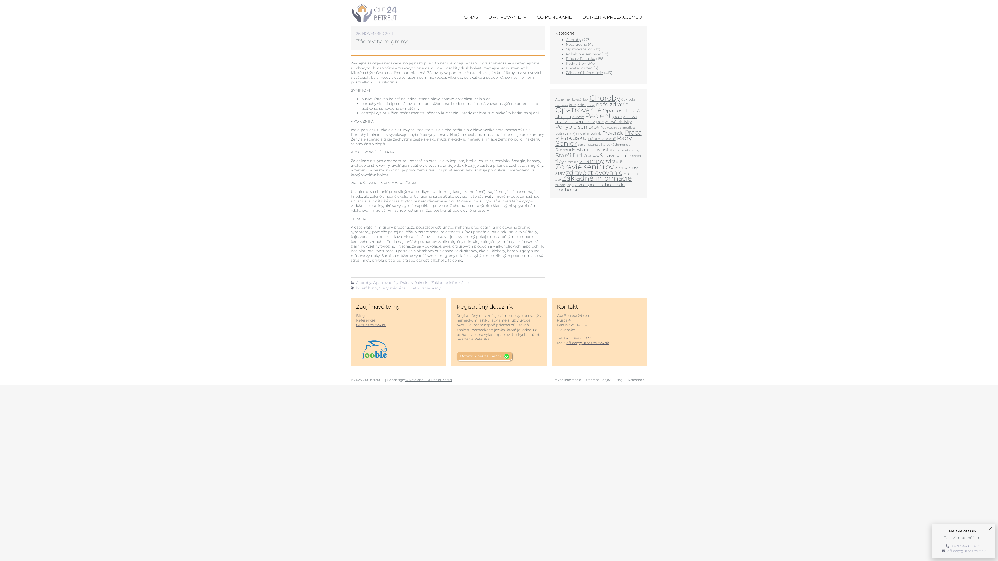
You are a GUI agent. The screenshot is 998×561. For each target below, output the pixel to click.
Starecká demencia (616, 144)
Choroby (363, 282)
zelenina (630, 173)
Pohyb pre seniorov (583, 54)
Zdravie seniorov (584, 166)
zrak (558, 179)
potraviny (563, 133)
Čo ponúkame (554, 17)
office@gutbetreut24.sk (587, 342)
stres (636, 156)
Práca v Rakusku (415, 282)
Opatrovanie (504, 17)
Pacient (598, 115)
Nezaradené (576, 44)
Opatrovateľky (385, 282)
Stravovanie (615, 155)
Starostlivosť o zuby (624, 150)
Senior (566, 143)
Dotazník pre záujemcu (612, 17)
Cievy (383, 288)
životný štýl (564, 185)
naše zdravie (612, 104)
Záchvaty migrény (382, 41)
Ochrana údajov (598, 380)
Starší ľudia (571, 155)
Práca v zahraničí (602, 139)
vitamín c (571, 162)
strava (593, 156)
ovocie (578, 117)
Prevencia (613, 133)
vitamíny (591, 160)
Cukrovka (628, 99)
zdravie (613, 161)
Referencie (365, 320)
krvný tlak (577, 105)
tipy (559, 161)
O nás (471, 17)
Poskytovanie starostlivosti (619, 127)
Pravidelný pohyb (586, 133)
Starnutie (565, 149)
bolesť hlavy (366, 288)
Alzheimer (563, 99)
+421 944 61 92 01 (579, 338)
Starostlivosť (592, 149)
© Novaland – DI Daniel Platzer (428, 380)
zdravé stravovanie (594, 172)
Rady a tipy (576, 63)
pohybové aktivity (614, 121)
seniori (582, 144)
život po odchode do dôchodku (590, 187)
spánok (594, 144)
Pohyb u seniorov (577, 127)
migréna (398, 288)
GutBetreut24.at (371, 325)
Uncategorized (579, 68)
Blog (360, 315)
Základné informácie (450, 282)
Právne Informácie (566, 380)
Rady (436, 288)
